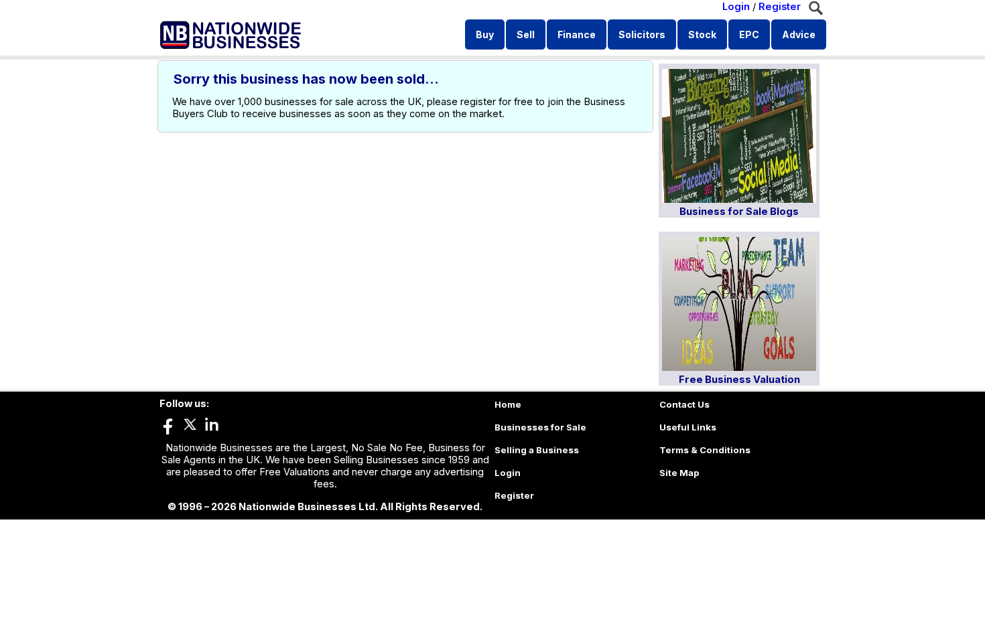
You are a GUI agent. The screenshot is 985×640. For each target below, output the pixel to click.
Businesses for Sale (540, 427)
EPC (749, 34)
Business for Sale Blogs (739, 212)
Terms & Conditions (704, 450)
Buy (485, 34)
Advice (798, 34)
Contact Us (684, 404)
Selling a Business (537, 450)
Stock (702, 34)
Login (736, 7)
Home (508, 404)
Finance (576, 34)
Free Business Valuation (739, 380)
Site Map (679, 472)
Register (780, 7)
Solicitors (641, 34)
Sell (526, 34)
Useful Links (687, 427)
